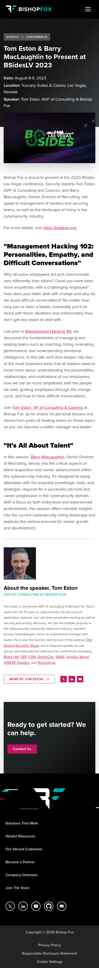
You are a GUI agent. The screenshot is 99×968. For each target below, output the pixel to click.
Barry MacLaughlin (47, 457)
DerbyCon (46, 656)
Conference (36, 37)
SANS (60, 656)
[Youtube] (80, 679)
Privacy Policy (49, 944)
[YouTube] (36, 906)
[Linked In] (72, 679)
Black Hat (11, 656)
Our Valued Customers (24, 848)
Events (12, 37)
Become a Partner (20, 861)
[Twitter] (63, 679)
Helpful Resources (20, 836)
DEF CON (28, 656)
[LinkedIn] (23, 906)
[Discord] (61, 906)
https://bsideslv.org (59, 228)
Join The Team (17, 887)
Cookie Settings (49, 961)
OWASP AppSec (17, 662)
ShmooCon (46, 662)
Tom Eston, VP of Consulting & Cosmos (47, 407)
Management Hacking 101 (48, 331)
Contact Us (22, 749)
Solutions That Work (22, 823)
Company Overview (22, 874)
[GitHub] (48, 906)
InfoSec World (77, 656)
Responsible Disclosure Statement (49, 953)
